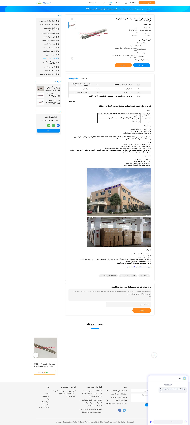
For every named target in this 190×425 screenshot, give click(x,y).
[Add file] (185, 422)
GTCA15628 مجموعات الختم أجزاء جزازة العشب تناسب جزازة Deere (91, 411)
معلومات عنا (45, 396)
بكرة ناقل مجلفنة (144, 275)
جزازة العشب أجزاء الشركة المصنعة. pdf (139, 267)
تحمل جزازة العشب (51, 70)
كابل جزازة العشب (51, 67)
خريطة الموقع (45, 402)
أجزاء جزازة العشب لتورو (68, 387)
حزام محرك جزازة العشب (49, 74)
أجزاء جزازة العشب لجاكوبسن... (51, 29)
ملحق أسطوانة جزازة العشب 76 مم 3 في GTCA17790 (53, 95)
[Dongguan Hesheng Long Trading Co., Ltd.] (43, 3)
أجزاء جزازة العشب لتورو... (49, 21)
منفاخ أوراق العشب (51, 44)
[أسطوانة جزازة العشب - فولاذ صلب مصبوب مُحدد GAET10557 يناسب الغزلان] (40, 102)
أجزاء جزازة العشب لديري (94, 387)
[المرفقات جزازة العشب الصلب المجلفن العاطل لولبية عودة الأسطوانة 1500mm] (93, 34)
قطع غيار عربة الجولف (50, 40)
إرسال (141, 310)
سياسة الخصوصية (44, 407)
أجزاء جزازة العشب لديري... (49, 24)
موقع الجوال (46, 404)
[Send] (151, 422)
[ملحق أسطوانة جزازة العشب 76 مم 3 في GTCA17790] (40, 95)
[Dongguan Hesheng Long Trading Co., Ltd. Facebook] (119, 410)
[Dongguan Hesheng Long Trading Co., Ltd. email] (58, 125)
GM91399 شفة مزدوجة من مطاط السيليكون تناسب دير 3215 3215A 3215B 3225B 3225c (92, 393)
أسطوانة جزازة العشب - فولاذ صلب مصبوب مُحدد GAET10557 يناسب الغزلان (53, 102)
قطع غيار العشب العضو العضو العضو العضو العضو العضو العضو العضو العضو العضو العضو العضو (91, 402)
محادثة (48, 131)
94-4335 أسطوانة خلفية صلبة (128, 275)
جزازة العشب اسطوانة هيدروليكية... (50, 62)
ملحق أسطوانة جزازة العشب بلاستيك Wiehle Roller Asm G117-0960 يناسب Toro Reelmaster (52, 88)
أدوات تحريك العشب (51, 37)
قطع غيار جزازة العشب (50, 33)
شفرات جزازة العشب (50, 47)
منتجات (47, 393)
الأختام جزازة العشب (51, 51)
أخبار (48, 399)
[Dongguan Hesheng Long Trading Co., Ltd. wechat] (48, 125)
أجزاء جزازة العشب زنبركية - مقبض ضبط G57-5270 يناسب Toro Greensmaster (65, 393)
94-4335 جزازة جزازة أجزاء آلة (108, 275)
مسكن (47, 391)
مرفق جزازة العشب (51, 58)
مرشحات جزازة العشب (50, 54)
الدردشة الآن (147, 2)
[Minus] (151, 378)
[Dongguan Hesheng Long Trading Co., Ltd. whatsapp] (53, 125)
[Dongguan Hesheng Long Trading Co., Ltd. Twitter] (124, 410)
